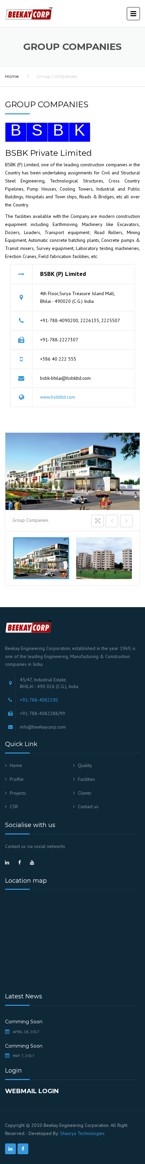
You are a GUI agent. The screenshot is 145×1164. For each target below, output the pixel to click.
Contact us (88, 806)
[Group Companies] (41, 558)
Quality (85, 765)
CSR (14, 806)
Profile (17, 779)
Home (12, 76)
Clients (84, 793)
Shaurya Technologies (82, 1133)
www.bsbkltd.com (57, 397)
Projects (18, 793)
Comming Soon (23, 1022)
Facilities (86, 779)
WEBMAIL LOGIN (32, 1091)
